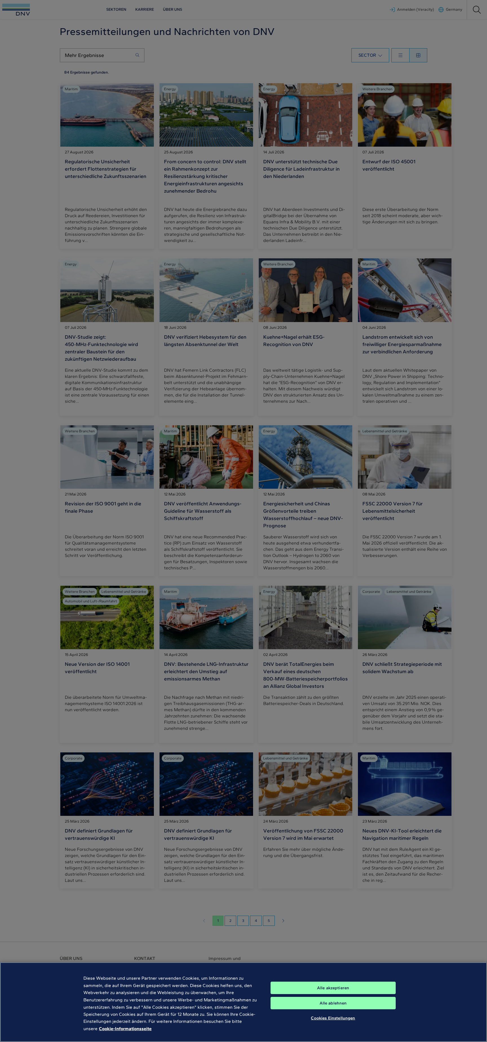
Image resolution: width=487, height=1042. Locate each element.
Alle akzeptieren (333, 987)
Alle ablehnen (333, 1003)
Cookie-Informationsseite (125, 1028)
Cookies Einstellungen (333, 1018)
